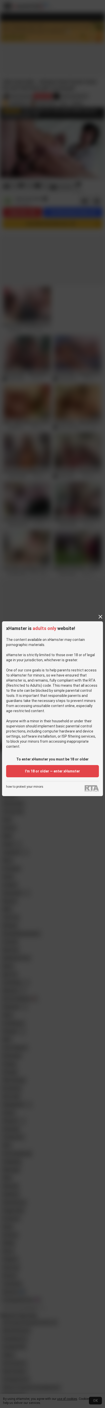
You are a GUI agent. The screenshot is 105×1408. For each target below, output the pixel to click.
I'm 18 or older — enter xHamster (52, 771)
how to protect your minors (24, 786)
